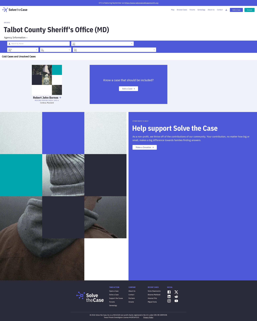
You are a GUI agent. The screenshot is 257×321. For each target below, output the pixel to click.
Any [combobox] (73, 45)
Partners (131, 298)
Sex (42, 49)
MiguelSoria (152, 302)
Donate (249, 10)
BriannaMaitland (154, 295)
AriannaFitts (152, 298)
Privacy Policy (148, 317)
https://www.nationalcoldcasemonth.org (141, 3)
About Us (211, 10)
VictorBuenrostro (154, 291)
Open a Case (113, 291)
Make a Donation (143, 147)
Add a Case (236, 10)
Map (172, 10)
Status (10, 49)
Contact (220, 10)
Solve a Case (114, 295)
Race (75, 49)
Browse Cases (182, 10)
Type (73, 43)
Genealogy (201, 10)
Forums (192, 10)
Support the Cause (116, 298)
